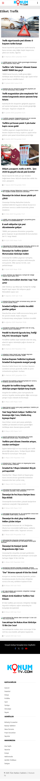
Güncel (6, 18)
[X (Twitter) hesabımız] (13, 777)
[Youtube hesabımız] (25, 777)
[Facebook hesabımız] (6, 777)
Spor (5, 37)
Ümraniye (7, 46)
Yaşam (5, 50)
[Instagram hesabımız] (19, 777)
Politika (6, 32)
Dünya (5, 27)
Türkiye (6, 41)
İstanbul (6, 23)
